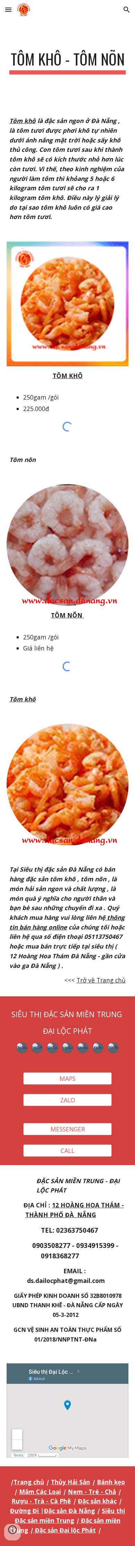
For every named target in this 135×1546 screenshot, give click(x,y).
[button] (8, 9)
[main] (67, 62)
